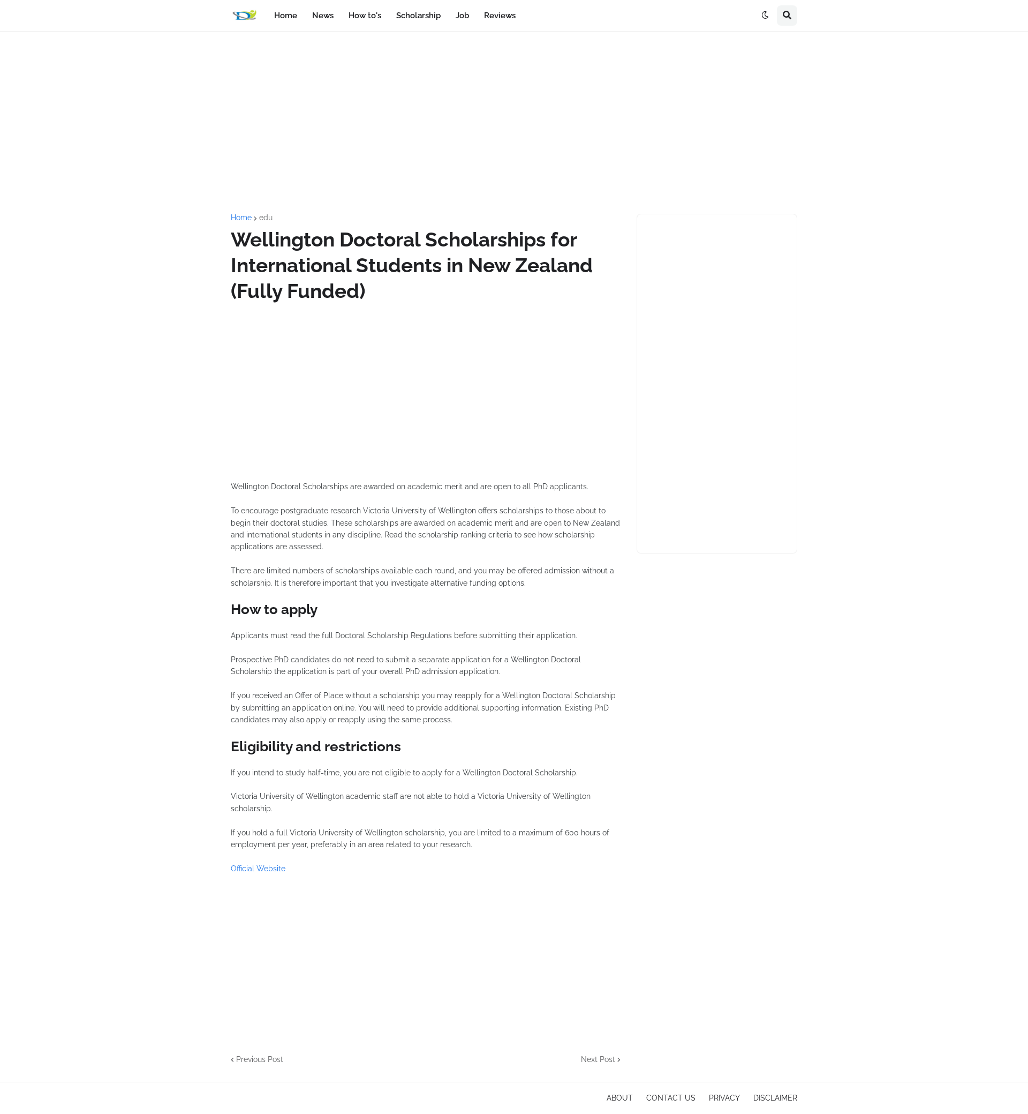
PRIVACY (724, 1098)
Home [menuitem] (285, 15)
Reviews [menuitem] (500, 15)
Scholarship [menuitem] (418, 15)
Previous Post (259, 1059)
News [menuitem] (323, 15)
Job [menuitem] (462, 15)
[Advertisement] (514, 123)
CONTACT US (671, 1098)
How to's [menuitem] (365, 15)
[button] (765, 15)
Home (241, 217)
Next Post (598, 1059)
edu (266, 217)
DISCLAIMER (775, 1098)
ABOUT (620, 1098)
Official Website (258, 868)
